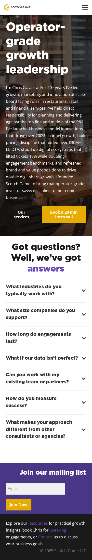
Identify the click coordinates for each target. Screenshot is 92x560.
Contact (45, 537)
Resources (38, 523)
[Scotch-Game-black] (17, 7)
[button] (85, 7)
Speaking (58, 530)
